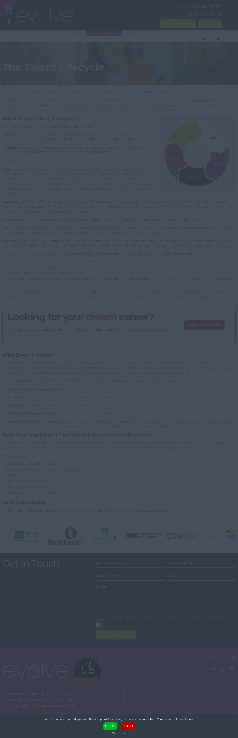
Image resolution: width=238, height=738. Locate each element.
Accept (110, 726)
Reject (128, 726)
